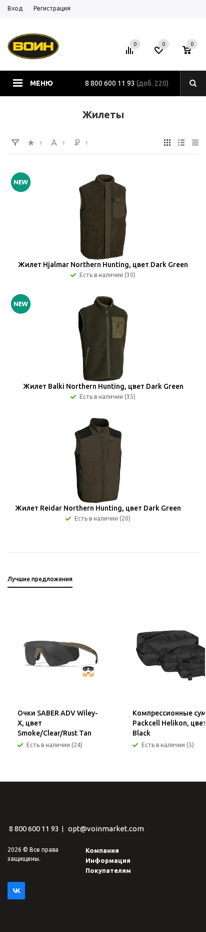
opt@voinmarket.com (106, 828)
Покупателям (108, 870)
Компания (102, 850)
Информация (108, 860)
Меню (41, 83)
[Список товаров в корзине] (192, 53)
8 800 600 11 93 (110, 83)
